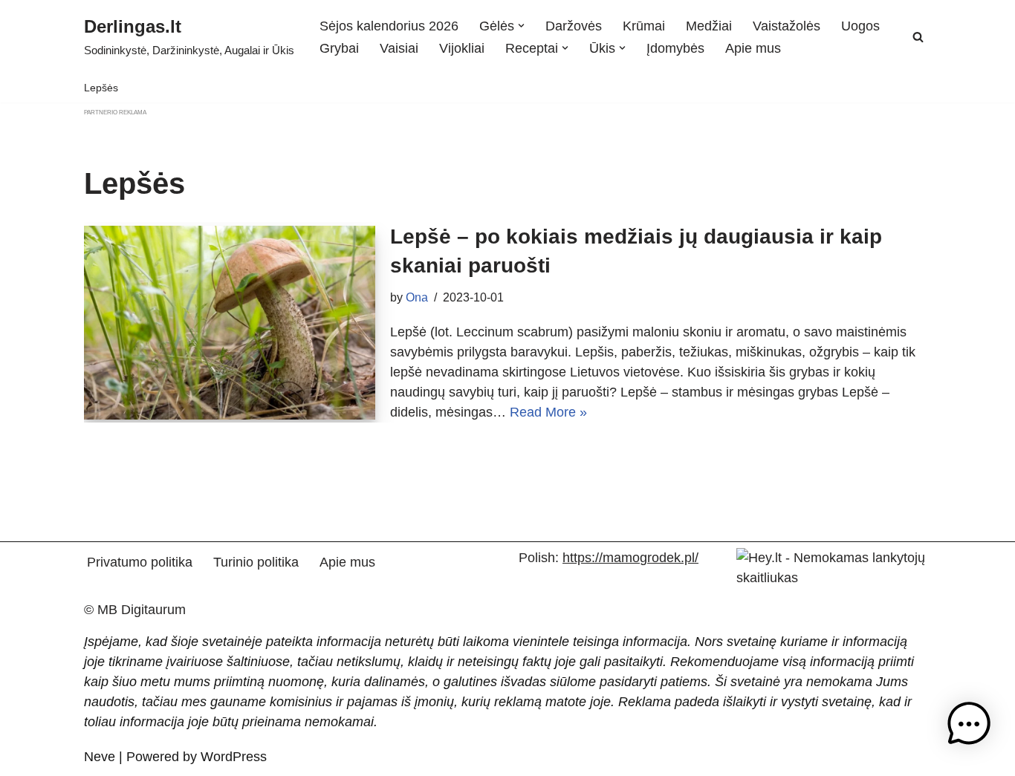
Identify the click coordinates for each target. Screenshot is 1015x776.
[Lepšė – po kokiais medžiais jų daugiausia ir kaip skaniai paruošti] (229, 323)
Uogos (860, 26)
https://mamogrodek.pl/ (630, 557)
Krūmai (644, 26)
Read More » (548, 412)
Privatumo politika (139, 562)
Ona (417, 297)
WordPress (234, 756)
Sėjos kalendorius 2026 (389, 26)
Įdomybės (675, 48)
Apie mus (753, 48)
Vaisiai (399, 48)
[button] (521, 25)
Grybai (339, 48)
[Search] (918, 36)
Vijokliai (461, 48)
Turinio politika (256, 562)
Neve (99, 756)
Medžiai (709, 26)
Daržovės (573, 26)
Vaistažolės (786, 26)
